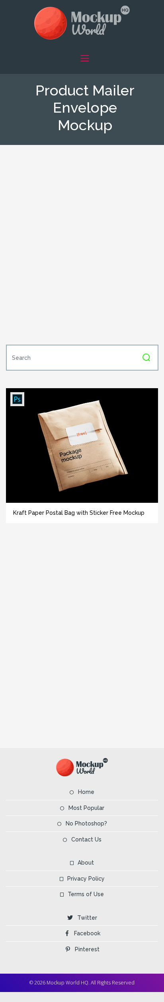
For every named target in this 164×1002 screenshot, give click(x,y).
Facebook (87, 933)
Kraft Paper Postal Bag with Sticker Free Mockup (78, 513)
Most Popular (86, 808)
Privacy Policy (86, 878)
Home (86, 792)
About (86, 862)
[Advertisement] (82, 244)
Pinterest (87, 949)
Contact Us (86, 839)
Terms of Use (86, 894)
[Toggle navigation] (84, 58)
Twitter (87, 918)
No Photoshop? (86, 823)
